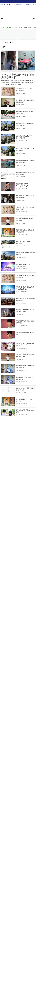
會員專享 (10, 28)
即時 (16, 28)
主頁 (1, 42)
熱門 (20, 28)
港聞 (25, 28)
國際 (34, 28)
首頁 (2, 28)
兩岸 (29, 28)
